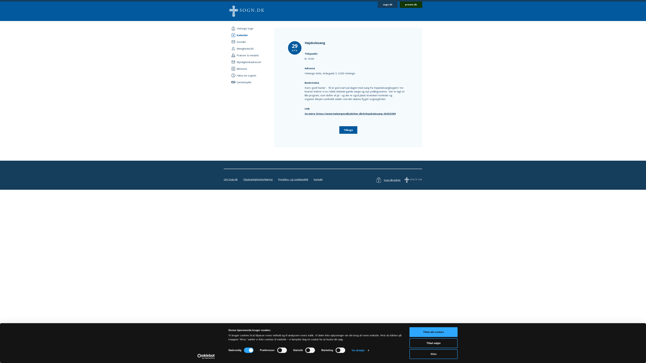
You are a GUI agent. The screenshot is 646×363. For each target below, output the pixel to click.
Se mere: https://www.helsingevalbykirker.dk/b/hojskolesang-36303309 (350, 113)
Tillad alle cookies (433, 332)
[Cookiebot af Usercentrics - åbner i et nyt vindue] (206, 356)
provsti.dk (411, 4)
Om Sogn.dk (231, 179)
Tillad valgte (433, 343)
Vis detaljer (358, 350)
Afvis (433, 354)
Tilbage (348, 130)
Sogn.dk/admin (392, 180)
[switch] (282, 350)
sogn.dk (387, 4)
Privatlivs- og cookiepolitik (293, 179)
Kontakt (318, 179)
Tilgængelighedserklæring (258, 179)
